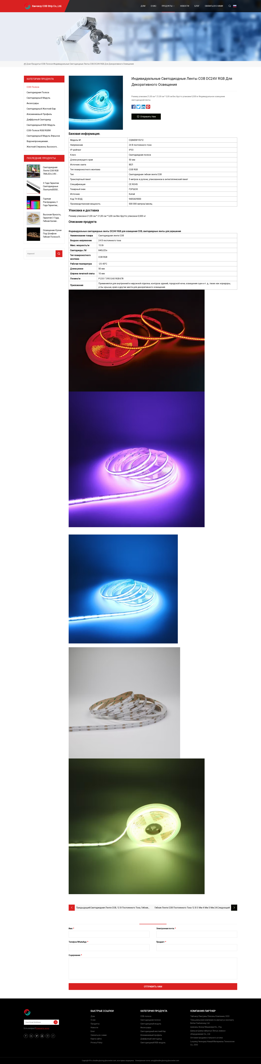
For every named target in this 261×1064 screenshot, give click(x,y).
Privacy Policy (96, 1042)
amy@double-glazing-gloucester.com (165, 1061)
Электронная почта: (166, 928)
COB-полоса (46, 64)
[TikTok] (53, 1036)
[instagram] (48, 1036)
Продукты (167, 6)
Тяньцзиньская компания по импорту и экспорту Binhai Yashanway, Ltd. (212, 1021)
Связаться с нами (214, 6)
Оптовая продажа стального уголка (206, 1038)
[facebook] (26, 1036)
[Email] (56, 1022)
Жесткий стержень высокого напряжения (42, 147)
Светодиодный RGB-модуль (41, 125)
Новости (184, 6)
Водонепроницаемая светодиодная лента (37, 142)
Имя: (71, 928)
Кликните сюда (42, 1028)
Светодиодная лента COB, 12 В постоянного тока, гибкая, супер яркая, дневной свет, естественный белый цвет (119, 907)
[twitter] (37, 1036)
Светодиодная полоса (38, 92)
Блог (197, 6)
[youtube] (42, 1036)
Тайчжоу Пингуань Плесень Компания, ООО (209, 1016)
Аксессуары (33, 103)
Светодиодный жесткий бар (41, 108)
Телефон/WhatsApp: (78, 942)
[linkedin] (31, 1036)
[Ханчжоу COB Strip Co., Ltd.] (37, 1012)
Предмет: (161, 942)
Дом (143, 6)
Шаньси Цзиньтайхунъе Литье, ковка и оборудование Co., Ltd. (207, 1032)
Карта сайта (96, 1039)
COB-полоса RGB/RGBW (39, 130)
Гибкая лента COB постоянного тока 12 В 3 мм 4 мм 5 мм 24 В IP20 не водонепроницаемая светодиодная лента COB (186, 907)
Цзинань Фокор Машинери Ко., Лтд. (206, 1027)
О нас (153, 6)
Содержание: (75, 955)
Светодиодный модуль (38, 98)
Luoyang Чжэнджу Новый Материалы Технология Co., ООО (212, 1043)
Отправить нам (148, 116)
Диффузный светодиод (39, 119)
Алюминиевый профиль (39, 114)
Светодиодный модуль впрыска (43, 136)
